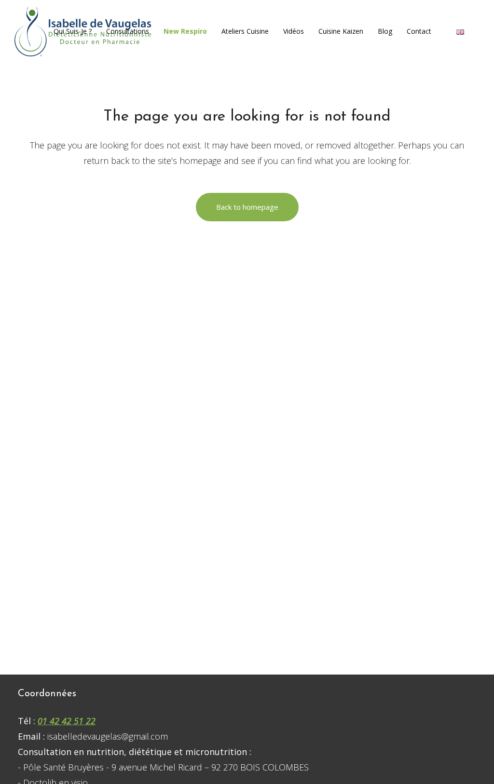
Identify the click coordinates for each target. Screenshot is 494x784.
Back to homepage (247, 207)
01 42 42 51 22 (67, 721)
